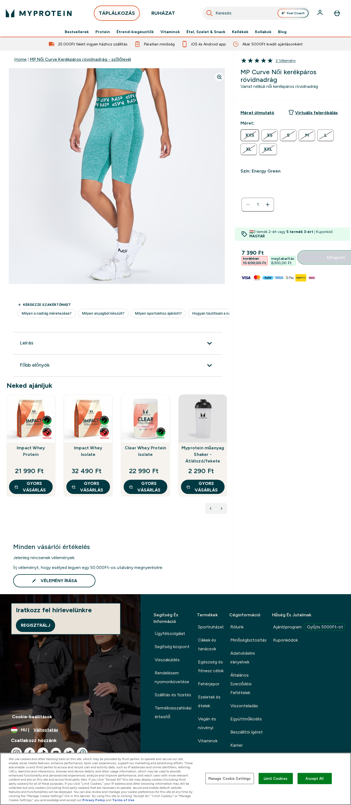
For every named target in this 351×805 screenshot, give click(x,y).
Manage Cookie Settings (229, 778)
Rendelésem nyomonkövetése (172, 677)
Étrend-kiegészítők (135, 32)
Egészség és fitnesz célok (210, 666)
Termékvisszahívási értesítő (173, 712)
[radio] (249, 135)
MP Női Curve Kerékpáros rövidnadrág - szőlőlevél (80, 59)
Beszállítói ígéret (246, 732)
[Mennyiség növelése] (268, 204)
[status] (258, 204)
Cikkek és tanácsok (207, 644)
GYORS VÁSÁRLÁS (34, 486)
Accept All (314, 778)
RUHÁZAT (163, 13)
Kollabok (263, 32)
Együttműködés (246, 719)
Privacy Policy (93, 800)
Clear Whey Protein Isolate (145, 451)
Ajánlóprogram (308, 627)
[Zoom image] (219, 77)
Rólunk (237, 627)
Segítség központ (172, 646)
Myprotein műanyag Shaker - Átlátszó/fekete (203, 454)
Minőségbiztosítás (248, 640)
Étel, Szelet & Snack (205, 32)
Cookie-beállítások (32, 716)
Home (20, 59)
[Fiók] (320, 13)
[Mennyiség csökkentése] (248, 204)
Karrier (236, 745)
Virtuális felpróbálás (316, 112)
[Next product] (221, 508)
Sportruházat (211, 627)
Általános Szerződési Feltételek (240, 684)
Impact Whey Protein (31, 451)
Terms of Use (123, 800)
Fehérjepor (208, 684)
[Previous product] (210, 508)
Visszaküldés (167, 659)
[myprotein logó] (39, 13)
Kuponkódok (285, 640)
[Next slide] (226, 457)
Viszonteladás (244, 705)
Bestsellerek (77, 32)
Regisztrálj (35, 625)
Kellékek (240, 32)
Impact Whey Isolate (88, 451)
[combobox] (256, 13)
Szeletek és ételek (209, 701)
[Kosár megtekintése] (337, 13)
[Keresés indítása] (209, 13)
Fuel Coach (296, 13)
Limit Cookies (275, 778)
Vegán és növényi (207, 723)
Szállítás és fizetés (173, 694)
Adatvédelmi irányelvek (242, 657)
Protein (102, 32)
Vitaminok (170, 32)
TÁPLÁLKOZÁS (117, 13)
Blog (282, 32)
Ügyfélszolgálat (170, 633)
